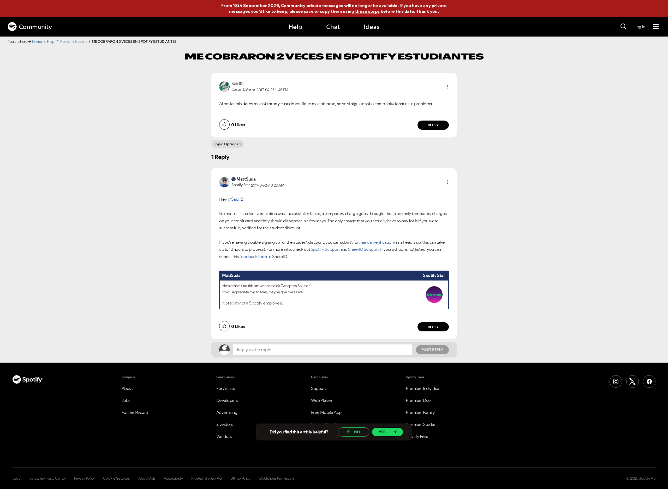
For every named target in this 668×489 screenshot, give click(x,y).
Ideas (371, 26)
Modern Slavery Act (206, 478)
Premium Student (73, 41)
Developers (227, 400)
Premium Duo (418, 400)
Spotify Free (417, 436)
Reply (433, 125)
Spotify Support (325, 249)
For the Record (135, 412)
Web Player (321, 400)
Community (35, 26)
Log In (639, 26)
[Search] (623, 26)
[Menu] (656, 26)
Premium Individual (423, 388)
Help (295, 26)
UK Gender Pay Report (276, 478)
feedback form (253, 256)
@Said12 (235, 199)
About (127, 388)
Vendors (224, 436)
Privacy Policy (84, 478)
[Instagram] (616, 381)
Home (37, 41)
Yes (382, 431)
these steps (367, 11)
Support (318, 388)
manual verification (376, 242)
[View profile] (224, 86)
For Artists (225, 388)
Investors (224, 424)
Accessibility (173, 478)
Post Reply (432, 349)
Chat (333, 26)
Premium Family (420, 412)
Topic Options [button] (226, 144)
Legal (17, 478)
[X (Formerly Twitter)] (632, 381)
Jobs (126, 400)
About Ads (147, 478)
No (357, 431)
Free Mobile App (326, 412)
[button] (447, 87)
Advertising (226, 412)
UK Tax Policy (240, 478)
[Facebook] (649, 381)
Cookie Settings (116, 478)
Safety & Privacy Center (47, 478)
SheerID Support (363, 249)
